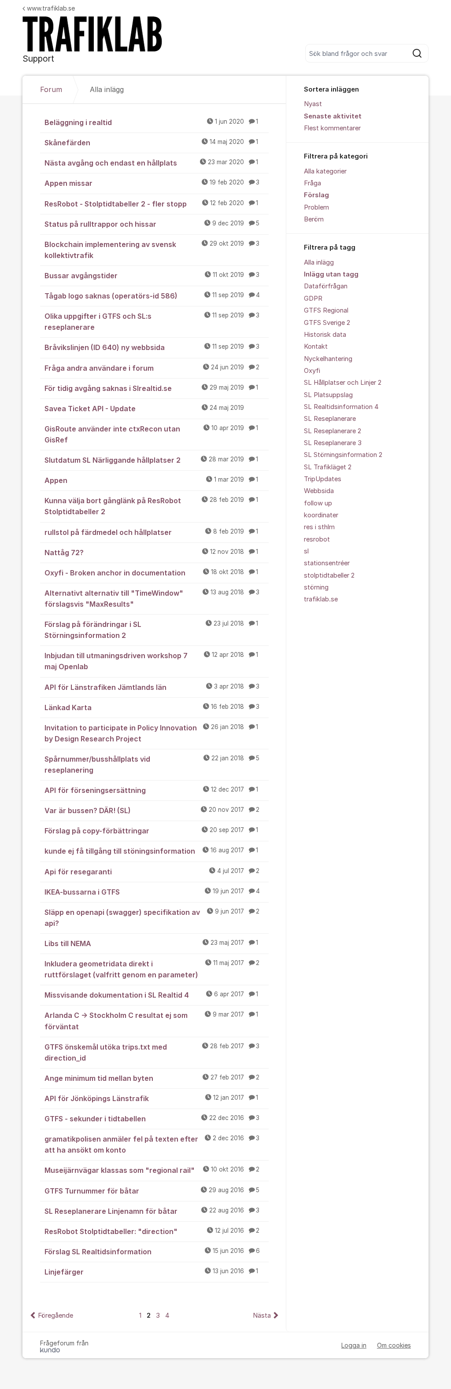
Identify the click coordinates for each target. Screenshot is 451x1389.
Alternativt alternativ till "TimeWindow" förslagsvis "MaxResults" (151, 598)
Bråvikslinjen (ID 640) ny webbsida (151, 347)
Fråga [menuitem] (312, 183)
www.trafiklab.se (51, 8)
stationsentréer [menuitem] (327, 563)
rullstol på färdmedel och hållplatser (151, 532)
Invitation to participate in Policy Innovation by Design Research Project (151, 733)
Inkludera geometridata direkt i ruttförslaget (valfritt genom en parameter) (151, 969)
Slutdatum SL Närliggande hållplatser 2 (151, 460)
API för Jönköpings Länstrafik (151, 1098)
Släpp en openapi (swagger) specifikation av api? (151, 918)
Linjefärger (151, 1271)
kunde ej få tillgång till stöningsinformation (151, 851)
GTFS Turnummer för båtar (151, 1190)
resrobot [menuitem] (317, 539)
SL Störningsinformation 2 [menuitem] (343, 455)
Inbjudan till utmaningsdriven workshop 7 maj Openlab (151, 661)
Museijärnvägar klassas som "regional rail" (151, 1170)
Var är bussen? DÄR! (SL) (151, 810)
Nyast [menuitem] (313, 104)
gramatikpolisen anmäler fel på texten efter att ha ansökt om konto (151, 1144)
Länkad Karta (151, 707)
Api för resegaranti (151, 871)
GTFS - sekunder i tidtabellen (151, 1118)
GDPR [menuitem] (313, 298)
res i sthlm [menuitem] (319, 527)
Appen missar (151, 183)
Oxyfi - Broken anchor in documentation (151, 572)
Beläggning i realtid (151, 122)
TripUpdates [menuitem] (322, 479)
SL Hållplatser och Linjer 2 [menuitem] (342, 383)
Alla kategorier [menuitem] (325, 171)
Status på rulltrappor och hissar (151, 224)
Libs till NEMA (151, 943)
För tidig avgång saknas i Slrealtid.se (151, 388)
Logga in (353, 1345)
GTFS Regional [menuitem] (326, 310)
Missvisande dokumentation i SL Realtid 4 (151, 995)
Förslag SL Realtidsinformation (152, 1251)
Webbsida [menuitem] (319, 491)
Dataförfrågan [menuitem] (325, 286)
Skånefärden (151, 142)
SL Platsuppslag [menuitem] (328, 395)
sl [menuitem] (306, 551)
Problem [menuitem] (316, 207)
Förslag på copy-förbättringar (151, 830)
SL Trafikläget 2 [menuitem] (327, 467)
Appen (151, 480)
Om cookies (394, 1345)
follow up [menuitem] (318, 503)
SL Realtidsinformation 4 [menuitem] (341, 407)
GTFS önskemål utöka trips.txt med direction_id (151, 1052)
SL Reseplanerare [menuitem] (330, 419)
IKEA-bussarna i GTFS (152, 892)
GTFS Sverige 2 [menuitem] (327, 323)
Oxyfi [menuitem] (312, 371)
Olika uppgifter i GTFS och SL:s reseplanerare (151, 322)
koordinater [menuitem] (321, 515)
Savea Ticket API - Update (144, 408)
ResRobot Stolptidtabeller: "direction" (151, 1231)
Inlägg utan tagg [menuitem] (331, 274)
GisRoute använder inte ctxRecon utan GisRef (151, 434)
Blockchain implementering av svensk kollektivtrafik (151, 250)
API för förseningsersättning (151, 790)
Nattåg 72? (151, 552)
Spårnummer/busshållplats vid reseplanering (151, 764)
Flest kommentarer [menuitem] (332, 128)
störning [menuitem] (316, 587)
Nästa (262, 1315)
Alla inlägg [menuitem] (319, 262)
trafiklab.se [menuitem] (321, 599)
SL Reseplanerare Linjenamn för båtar (151, 1211)
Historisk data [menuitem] (325, 335)
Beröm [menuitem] (314, 219)
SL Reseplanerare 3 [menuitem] (333, 443)
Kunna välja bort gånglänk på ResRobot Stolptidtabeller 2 (151, 506)
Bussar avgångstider (151, 275)
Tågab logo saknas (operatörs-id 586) (152, 295)
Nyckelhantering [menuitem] (328, 359)
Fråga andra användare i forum (151, 368)
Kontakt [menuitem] (316, 346)
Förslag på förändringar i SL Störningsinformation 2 (151, 630)
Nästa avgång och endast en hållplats (151, 162)
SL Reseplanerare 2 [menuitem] (332, 431)
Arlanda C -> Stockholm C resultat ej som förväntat (151, 1021)
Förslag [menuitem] (316, 195)
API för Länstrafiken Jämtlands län (151, 687)
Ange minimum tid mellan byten (151, 1078)
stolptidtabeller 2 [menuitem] (329, 575)
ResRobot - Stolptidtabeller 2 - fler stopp (151, 203)
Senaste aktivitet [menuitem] (333, 116)
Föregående (55, 1315)
